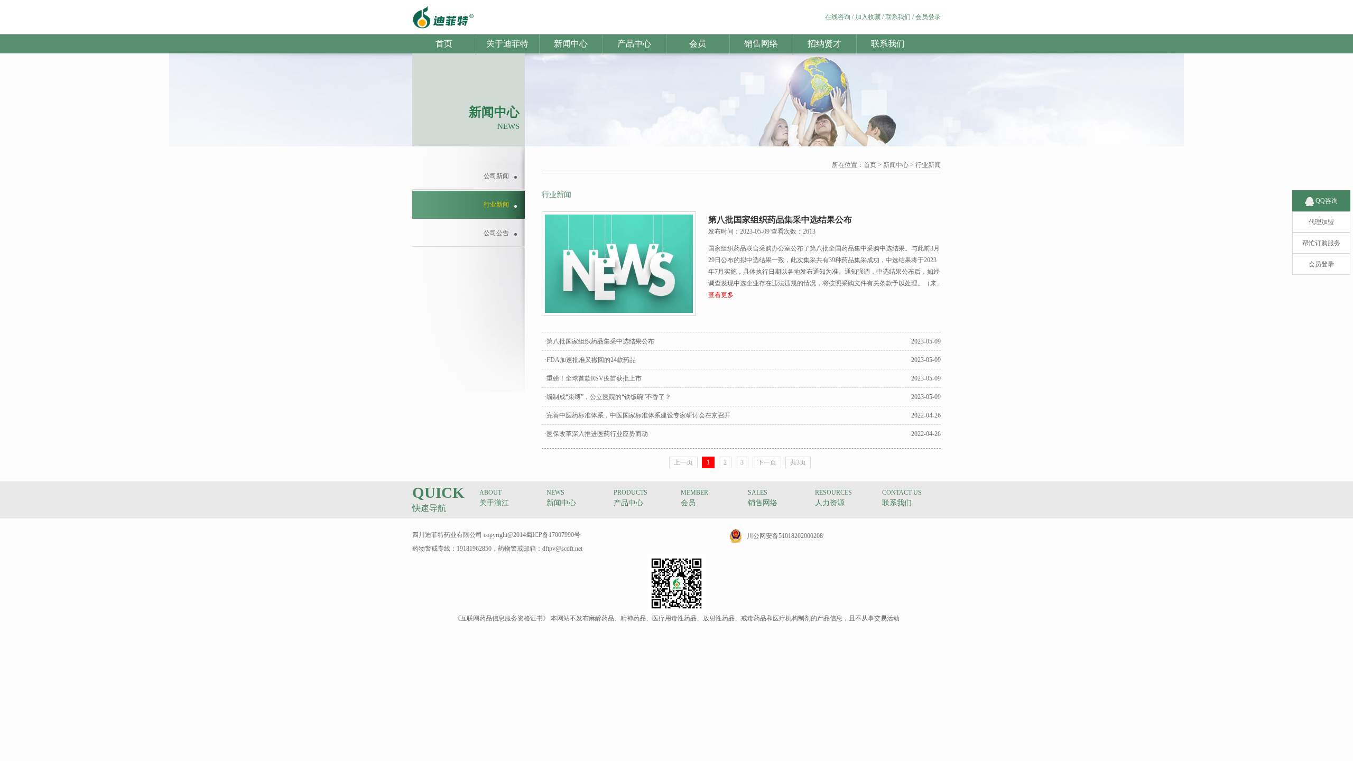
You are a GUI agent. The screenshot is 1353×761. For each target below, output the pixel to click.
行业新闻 (928, 165)
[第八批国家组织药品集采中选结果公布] (619, 314)
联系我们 (898, 17)
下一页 (766, 462)
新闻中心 (571, 43)
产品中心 (634, 43)
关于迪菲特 (507, 43)
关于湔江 (494, 503)
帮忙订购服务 (1321, 243)
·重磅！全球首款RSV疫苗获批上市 (593, 378)
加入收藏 (868, 17)
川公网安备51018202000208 (785, 536)
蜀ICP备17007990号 (553, 535)
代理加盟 (1321, 222)
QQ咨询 (1326, 201)
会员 (697, 43)
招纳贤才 (824, 43)
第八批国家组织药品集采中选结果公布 (780, 219)
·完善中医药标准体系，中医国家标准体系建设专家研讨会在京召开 (637, 415)
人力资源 (830, 503)
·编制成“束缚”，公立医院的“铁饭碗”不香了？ (607, 397)
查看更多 (721, 295)
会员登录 (928, 17)
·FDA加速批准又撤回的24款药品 (590, 360)
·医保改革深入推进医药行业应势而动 (596, 434)
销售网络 (761, 43)
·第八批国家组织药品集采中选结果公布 (599, 341)
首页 (443, 43)
